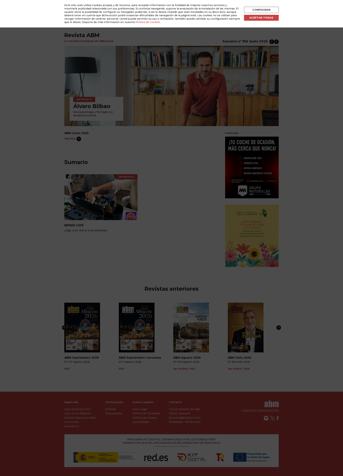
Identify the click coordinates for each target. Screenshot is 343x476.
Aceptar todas (261, 17)
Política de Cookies (147, 22)
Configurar (261, 9)
